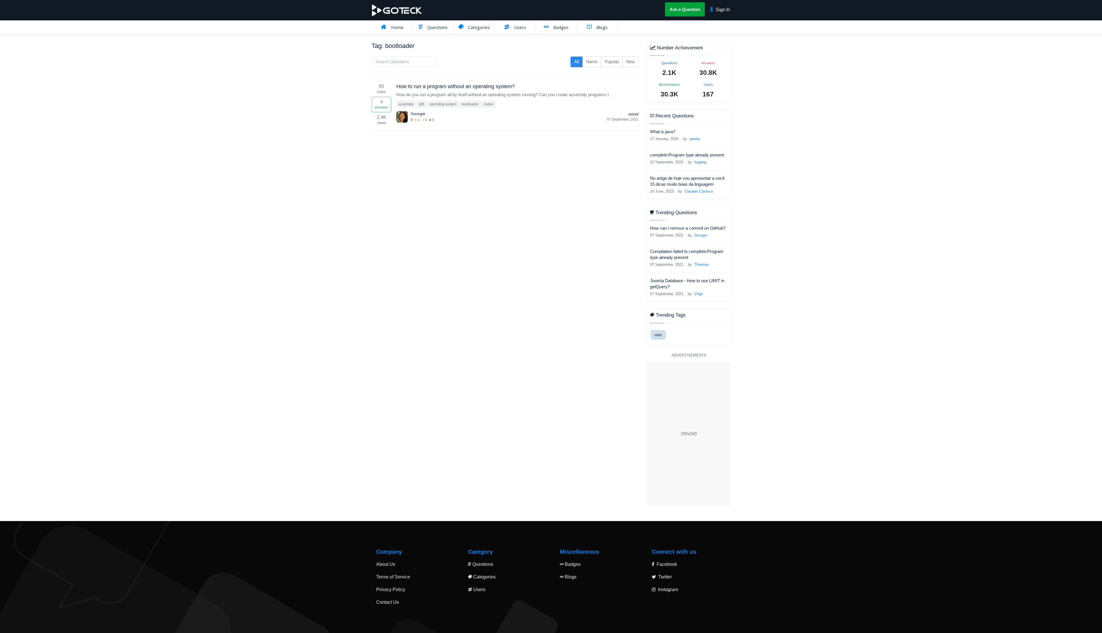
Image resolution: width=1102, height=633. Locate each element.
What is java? (662, 131)
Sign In (722, 9)
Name (591, 61)
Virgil (698, 294)
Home (396, 27)
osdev (488, 104)
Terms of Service (393, 576)
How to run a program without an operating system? (455, 86)
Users (519, 27)
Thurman (701, 264)
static (658, 335)
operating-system (443, 104)
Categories (478, 27)
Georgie (418, 113)
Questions (437, 27)
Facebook (666, 564)
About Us (385, 564)
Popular (612, 61)
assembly (406, 104)
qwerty (694, 139)
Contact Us (387, 602)
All (576, 61)
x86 (421, 104)
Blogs (601, 27)
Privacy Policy (390, 589)
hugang (700, 162)
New (630, 61)
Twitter (664, 576)
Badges (560, 27)
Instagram (667, 589)
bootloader (470, 104)
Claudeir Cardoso (698, 191)
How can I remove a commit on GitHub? (687, 228)
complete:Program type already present (687, 154)
